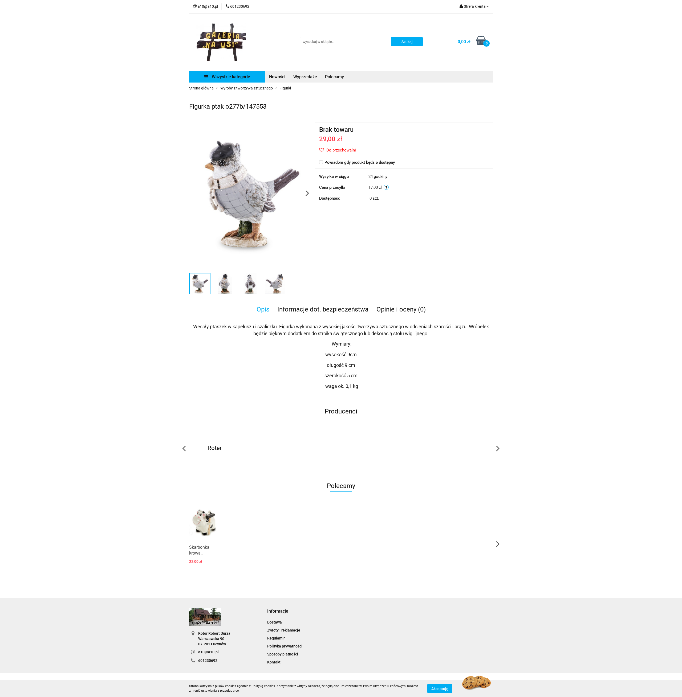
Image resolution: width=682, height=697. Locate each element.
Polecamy (334, 76)
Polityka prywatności (284, 646)
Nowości (277, 76)
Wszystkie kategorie (230, 76)
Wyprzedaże (305, 76)
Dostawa (274, 622)
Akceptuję (439, 688)
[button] (277, 611)
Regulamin (276, 638)
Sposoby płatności (282, 654)
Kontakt (274, 662)
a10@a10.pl (208, 652)
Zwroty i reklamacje (283, 630)
